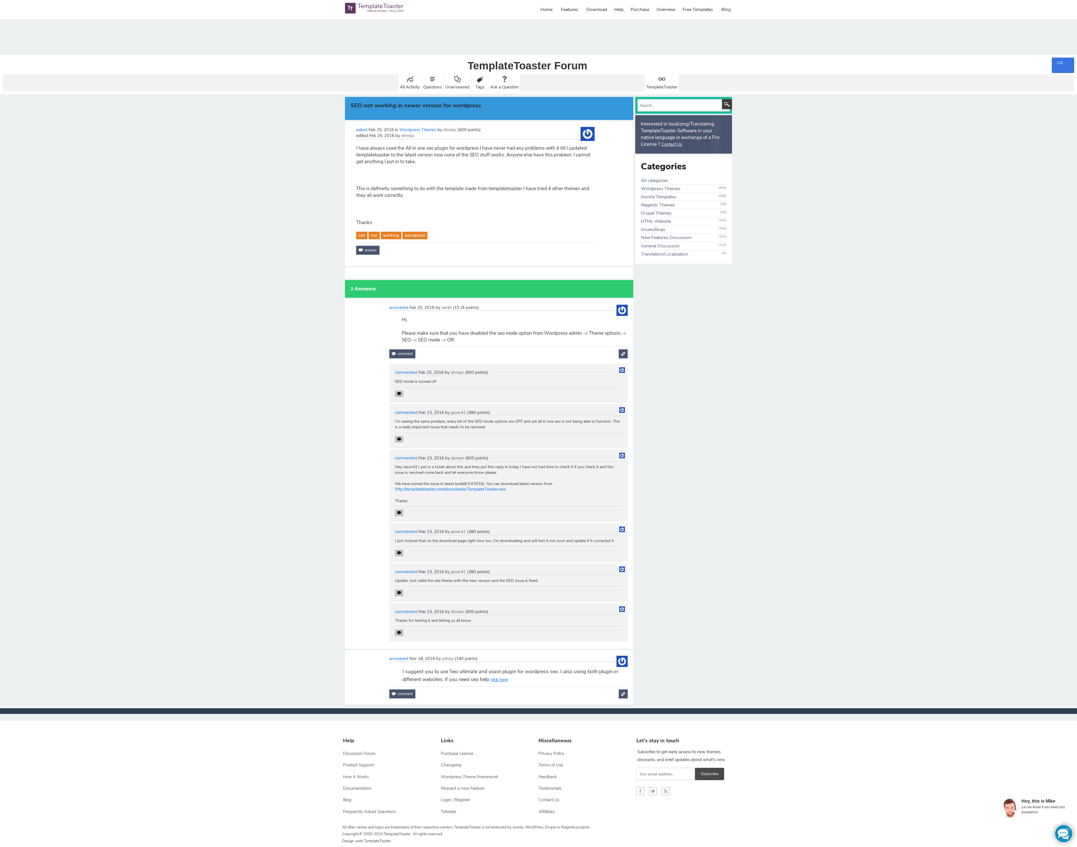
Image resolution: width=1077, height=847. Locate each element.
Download (596, 9)
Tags (479, 87)
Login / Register (455, 800)
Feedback (547, 777)
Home (546, 9)
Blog (726, 9)
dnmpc (450, 130)
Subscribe (709, 774)
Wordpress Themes (417, 130)
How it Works (356, 777)
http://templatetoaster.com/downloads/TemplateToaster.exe (450, 489)
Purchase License (457, 753)
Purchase (640, 9)
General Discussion (660, 246)
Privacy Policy (551, 753)
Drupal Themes (656, 213)
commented (406, 372)
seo (361, 235)
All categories (654, 180)
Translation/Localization (664, 254)
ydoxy (448, 658)
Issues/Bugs (653, 229)
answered (398, 307)
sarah (446, 307)
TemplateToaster (661, 87)
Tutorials (448, 811)
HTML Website (656, 221)
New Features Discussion (666, 237)
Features (569, 9)
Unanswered (457, 87)
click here (499, 679)
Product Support (358, 765)
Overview (666, 9)
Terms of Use (550, 765)
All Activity (410, 87)
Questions (432, 87)
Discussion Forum (359, 753)
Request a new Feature (462, 788)
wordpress (415, 235)
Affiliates (546, 811)
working (391, 235)
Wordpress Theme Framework (469, 777)
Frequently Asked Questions (369, 811)
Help (618, 9)
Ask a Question (504, 87)
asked (361, 130)
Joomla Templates (658, 197)
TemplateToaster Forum (527, 66)
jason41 (458, 412)
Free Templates (698, 9)
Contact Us (671, 144)
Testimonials (549, 788)
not (374, 235)
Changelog (451, 765)
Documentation (357, 788)
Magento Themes (658, 205)
